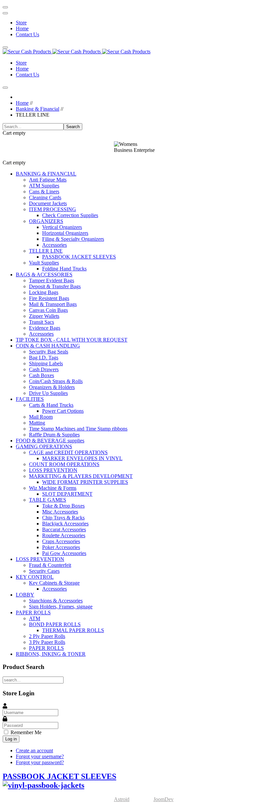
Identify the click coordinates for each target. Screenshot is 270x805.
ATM (34, 618)
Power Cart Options (63, 411)
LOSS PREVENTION (53, 470)
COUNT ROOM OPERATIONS (64, 464)
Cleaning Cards (45, 197)
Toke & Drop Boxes (63, 506)
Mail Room (41, 417)
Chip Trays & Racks (63, 517)
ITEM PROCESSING (52, 209)
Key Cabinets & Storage (54, 583)
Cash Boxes (41, 375)
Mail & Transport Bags (53, 304)
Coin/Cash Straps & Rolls (56, 381)
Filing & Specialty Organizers (73, 239)
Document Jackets (48, 203)
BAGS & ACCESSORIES (44, 274)
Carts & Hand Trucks (51, 405)
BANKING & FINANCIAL (46, 174)
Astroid (121, 799)
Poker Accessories (61, 547)
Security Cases (44, 571)
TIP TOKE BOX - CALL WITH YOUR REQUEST (71, 340)
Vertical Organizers (62, 227)
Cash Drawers (44, 369)
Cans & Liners (44, 191)
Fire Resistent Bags (49, 298)
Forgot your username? (40, 756)
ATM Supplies (44, 185)
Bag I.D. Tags (43, 357)
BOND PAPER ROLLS (55, 624)
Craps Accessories (61, 541)
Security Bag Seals (48, 351)
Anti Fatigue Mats (48, 179)
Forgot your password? (40, 762)
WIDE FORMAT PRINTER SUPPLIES (85, 482)
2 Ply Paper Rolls (47, 636)
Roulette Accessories (63, 535)
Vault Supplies (44, 262)
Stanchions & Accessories (56, 600)
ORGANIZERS (46, 221)
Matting (37, 423)
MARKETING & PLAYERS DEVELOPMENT (81, 476)
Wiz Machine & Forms (52, 488)
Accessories (54, 245)
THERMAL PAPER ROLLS (73, 630)
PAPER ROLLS (33, 612)
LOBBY (25, 594)
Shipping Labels (46, 363)
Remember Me (26, 732)
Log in (11, 738)
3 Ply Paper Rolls (47, 642)
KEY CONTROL (35, 577)
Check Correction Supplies (70, 215)
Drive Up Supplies (48, 393)
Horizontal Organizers (65, 233)
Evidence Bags (44, 328)
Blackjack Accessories (65, 523)
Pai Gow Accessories (64, 553)
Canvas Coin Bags (48, 310)
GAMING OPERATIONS (44, 446)
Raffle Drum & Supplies (54, 434)
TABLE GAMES (47, 500)
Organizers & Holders (52, 387)
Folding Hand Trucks (64, 268)
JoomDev (163, 799)
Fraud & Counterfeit (50, 565)
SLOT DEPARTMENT (67, 494)
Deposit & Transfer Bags (55, 286)
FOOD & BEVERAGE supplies (50, 440)
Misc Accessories (60, 511)
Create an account (34, 750)
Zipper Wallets (44, 316)
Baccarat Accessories (64, 529)
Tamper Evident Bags (51, 280)
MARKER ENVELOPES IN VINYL (82, 458)
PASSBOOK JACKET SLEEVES (79, 257)
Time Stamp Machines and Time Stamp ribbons (78, 428)
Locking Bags (43, 292)
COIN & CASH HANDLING (48, 345)
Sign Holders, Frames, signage (61, 606)
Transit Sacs (41, 322)
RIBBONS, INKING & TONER (51, 654)
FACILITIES (30, 399)
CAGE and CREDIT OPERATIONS (68, 452)
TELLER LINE (46, 251)
